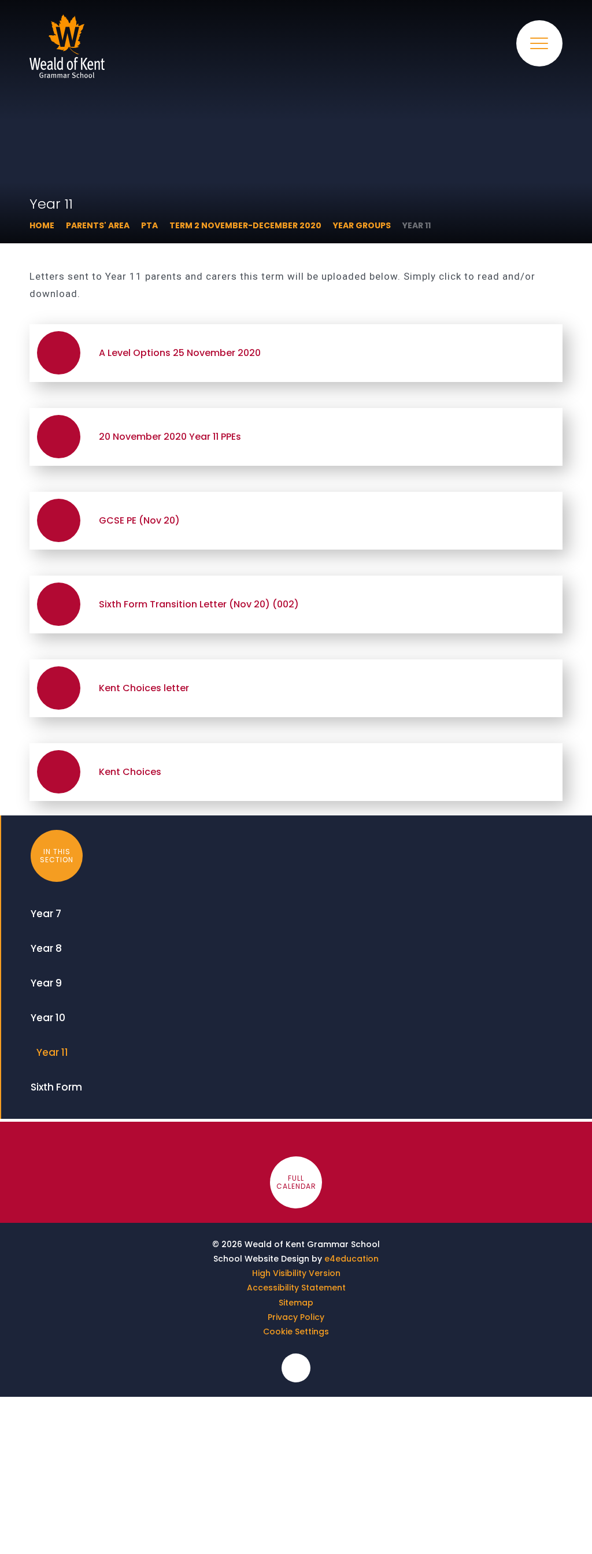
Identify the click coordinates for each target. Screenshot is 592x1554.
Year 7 (46, 914)
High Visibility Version (296, 1273)
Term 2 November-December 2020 (245, 225)
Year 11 (416, 225)
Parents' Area (98, 225)
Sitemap (296, 1302)
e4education (351, 1258)
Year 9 (46, 983)
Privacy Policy (296, 1317)
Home (41, 225)
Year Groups (362, 225)
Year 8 (46, 948)
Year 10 (48, 1018)
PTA (149, 225)
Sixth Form (56, 1087)
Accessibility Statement (296, 1287)
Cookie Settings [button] (296, 1331)
